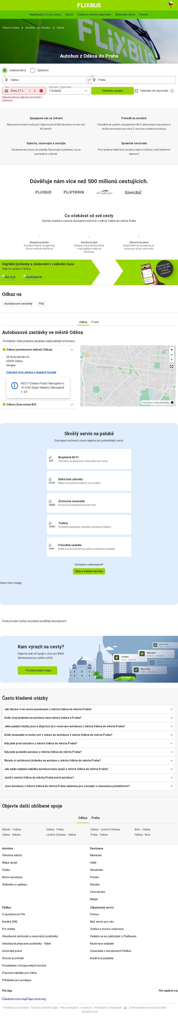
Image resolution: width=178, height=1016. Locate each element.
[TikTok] (164, 999)
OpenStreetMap (161, 402)
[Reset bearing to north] (171, 359)
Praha (95, 322)
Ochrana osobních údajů (44, 1007)
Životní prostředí (13, 958)
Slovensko (96, 870)
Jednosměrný (17, 70)
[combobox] (49, 80)
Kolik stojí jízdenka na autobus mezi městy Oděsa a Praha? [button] (42, 717)
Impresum (86, 1007)
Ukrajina (45, 27)
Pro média (8, 929)
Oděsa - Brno (142, 834)
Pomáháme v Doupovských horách (24, 965)
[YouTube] (161, 999)
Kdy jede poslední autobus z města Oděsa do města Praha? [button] (43, 752)
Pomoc (94, 914)
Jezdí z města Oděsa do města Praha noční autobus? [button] (39, 777)
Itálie (93, 862)
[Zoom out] (171, 354)
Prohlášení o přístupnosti (108, 1007)
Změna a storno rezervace (107, 929)
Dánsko (95, 884)
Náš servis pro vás (102, 921)
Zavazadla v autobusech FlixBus (110, 951)
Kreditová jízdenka (102, 958)
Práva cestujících (69, 1007)
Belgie (94, 899)
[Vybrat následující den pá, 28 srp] (35, 91)
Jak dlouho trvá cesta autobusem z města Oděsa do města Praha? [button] (48, 709)
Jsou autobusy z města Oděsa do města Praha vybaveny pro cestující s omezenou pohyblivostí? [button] (67, 786)
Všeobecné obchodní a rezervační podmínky (30, 936)
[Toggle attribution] (172, 402)
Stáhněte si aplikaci (14, 884)
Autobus (30, 27)
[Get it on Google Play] (14, 999)
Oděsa (60, 27)
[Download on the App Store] (36, 999)
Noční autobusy (12, 877)
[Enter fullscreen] (171, 366)
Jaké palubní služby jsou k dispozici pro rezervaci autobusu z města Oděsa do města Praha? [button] (64, 726)
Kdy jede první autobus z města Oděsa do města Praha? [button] (40, 743)
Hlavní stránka (11, 27)
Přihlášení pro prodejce (16, 980)
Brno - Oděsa (142, 829)
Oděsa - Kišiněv (11, 834)
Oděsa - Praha (54, 829)
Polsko (94, 877)
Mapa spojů (9, 862)
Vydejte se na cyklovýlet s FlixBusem (113, 936)
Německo (96, 855)
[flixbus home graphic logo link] (89, 5)
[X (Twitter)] (163, 999)
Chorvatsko (97, 892)
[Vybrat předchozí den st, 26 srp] (30, 91)
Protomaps (146, 402)
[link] (89, 659)
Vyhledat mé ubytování (154, 90)
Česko (6, 870)
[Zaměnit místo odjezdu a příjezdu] (89, 80)
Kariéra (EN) (9, 921)
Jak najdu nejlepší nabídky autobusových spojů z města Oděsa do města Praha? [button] (56, 769)
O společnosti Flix (13, 914)
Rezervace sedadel (102, 943)
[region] (128, 375)
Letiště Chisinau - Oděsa (61, 834)
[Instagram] (160, 999)
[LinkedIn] (162, 999)
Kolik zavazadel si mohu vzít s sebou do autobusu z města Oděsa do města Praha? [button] (58, 735)
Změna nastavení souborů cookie (147, 1007)
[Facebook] (159, 999)
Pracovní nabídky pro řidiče (19, 973)
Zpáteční (42, 70)
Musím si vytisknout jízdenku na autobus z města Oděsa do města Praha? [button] (52, 760)
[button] (39, 350)
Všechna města (12, 855)
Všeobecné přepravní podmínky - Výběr (26, 943)
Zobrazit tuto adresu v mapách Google (31, 372)
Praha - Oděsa (99, 834)
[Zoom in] (171, 349)
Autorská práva (12, 951)
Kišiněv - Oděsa (11, 829)
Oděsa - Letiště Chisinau (105, 829)
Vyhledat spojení (112, 90)
